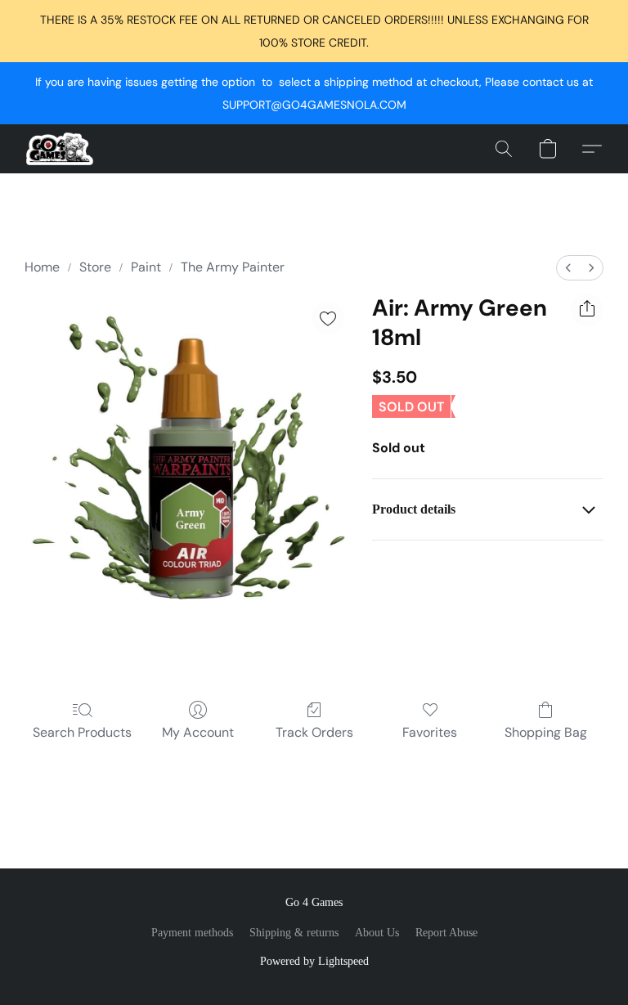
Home (42, 267)
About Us (377, 932)
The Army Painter (233, 267)
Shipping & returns (294, 932)
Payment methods (192, 932)
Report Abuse (446, 932)
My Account (198, 732)
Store (95, 267)
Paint (146, 267)
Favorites (429, 732)
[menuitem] (568, 268)
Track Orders (314, 732)
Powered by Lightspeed (314, 961)
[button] (59, 148)
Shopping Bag (546, 732)
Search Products (82, 732)
